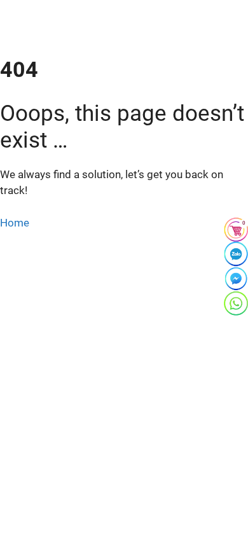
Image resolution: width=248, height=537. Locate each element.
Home (14, 222)
